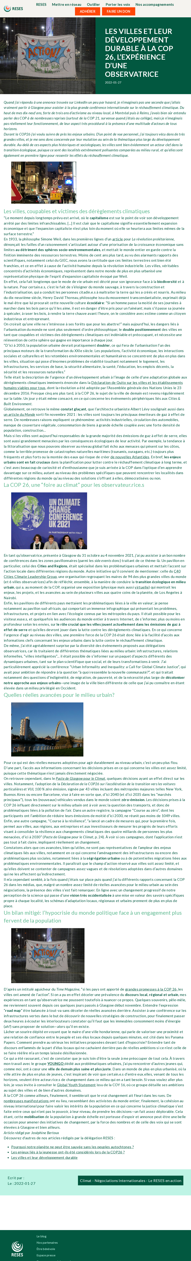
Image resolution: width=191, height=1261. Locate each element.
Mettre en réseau (66, 4)
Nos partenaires (47, 1242)
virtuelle (142, 587)
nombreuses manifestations (27, 1101)
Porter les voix (118, 4)
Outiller (93, 4)
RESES (41, 4)
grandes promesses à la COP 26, (151, 989)
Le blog (41, 1236)
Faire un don (118, 11)
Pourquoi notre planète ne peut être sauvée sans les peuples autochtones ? (72, 1147)
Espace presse (46, 1255)
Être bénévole (46, 1249)
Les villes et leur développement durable (44, 1157)
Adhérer (87, 11)
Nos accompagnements (155, 4)
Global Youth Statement (76, 1085)
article (117, 239)
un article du (19, 414)
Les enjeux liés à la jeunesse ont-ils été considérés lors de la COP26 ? (68, 1152)
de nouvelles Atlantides (129, 457)
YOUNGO (55, 1063)
